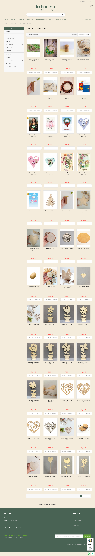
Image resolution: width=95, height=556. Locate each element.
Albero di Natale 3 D (50, 210)
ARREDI (8, 41)
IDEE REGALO (9, 60)
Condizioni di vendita (77, 520)
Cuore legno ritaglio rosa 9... (83, 401)
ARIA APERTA (9, 44)
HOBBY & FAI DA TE (11, 38)
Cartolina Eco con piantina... (33, 135)
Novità (13, 20)
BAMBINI (8, 54)
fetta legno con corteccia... (50, 249)
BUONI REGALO (10, 70)
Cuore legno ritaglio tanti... (67, 401)
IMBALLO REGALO (11, 66)
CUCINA (8, 32)
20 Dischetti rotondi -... (50, 286)
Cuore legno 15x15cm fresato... (33, 325)
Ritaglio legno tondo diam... (83, 249)
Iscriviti (87, 536)
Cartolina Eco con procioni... (50, 173)
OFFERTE (21, 20)
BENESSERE (9, 47)
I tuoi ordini (75, 517)
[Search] (63, 14)
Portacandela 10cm (67, 210)
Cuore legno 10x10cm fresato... (50, 439)
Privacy (74, 523)
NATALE (8, 57)
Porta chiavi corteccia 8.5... (83, 439)
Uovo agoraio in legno (33, 286)
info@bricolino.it (13, 520)
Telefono (7, 523)
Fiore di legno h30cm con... (67, 325)
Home (6, 20)
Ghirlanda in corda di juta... (50, 59)
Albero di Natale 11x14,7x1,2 (67, 287)
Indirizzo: (7, 517)
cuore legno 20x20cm (33, 476)
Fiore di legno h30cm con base (50, 325)
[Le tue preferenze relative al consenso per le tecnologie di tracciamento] (92, 553)
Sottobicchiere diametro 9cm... (67, 249)
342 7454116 (87, 20)
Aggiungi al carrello (34, 72)
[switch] (90, 549)
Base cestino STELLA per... (83, 211)
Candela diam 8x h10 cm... (67, 59)
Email (6, 520)
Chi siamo (30, 20)
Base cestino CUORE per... (33, 249)
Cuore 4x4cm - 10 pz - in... (83, 287)
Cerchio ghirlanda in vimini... (33, 59)
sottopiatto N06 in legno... (50, 97)
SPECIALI (8, 63)
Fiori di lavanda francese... (83, 59)
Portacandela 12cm (34, 97)
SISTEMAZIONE (10, 35)
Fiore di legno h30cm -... (67, 476)
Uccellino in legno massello (50, 401)
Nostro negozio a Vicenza (44, 20)
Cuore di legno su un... (50, 476)
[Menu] (93, 539)
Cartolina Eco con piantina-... (67, 135)
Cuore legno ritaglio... (33, 438)
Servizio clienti (61, 20)
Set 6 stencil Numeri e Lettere (83, 97)
